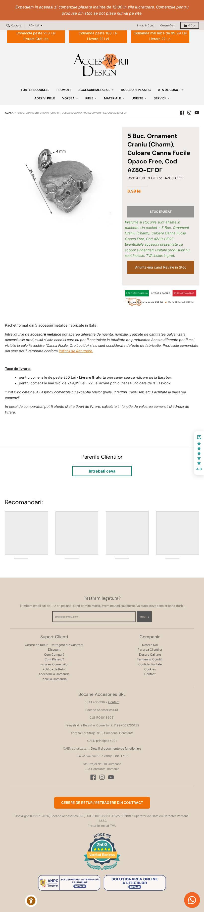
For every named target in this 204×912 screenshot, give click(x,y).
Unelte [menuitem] (137, 98)
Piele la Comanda (54, 679)
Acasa (9, 112)
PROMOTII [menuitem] (63, 90)
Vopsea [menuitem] (68, 98)
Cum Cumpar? (54, 654)
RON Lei (34, 25)
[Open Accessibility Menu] (31, 901)
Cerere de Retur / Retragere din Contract (102, 802)
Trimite (144, 616)
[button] (199, 453)
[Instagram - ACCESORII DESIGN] (189, 112)
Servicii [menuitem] (160, 98)
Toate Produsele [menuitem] (35, 90)
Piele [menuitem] (89, 98)
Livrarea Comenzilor (54, 664)
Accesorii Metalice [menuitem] (94, 90)
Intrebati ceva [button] (102, 471)
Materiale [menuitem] (112, 98)
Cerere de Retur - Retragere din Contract (54, 645)
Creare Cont (167, 25)
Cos (192, 25)
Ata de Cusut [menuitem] (169, 90)
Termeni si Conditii (150, 659)
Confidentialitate (150, 664)
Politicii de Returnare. (76, 351)
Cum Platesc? (54, 659)
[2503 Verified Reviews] (102, 871)
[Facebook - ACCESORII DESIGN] (182, 112)
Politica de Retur (54, 669)
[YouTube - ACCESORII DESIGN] (197, 112)
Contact (149, 674)
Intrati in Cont (145, 25)
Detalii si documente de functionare (116, 748)
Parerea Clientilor (150, 649)
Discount (54, 649)
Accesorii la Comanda (54, 674)
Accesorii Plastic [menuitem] (136, 90)
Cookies (150, 669)
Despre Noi (150, 645)
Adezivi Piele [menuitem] (44, 98)
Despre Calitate (150, 654)
